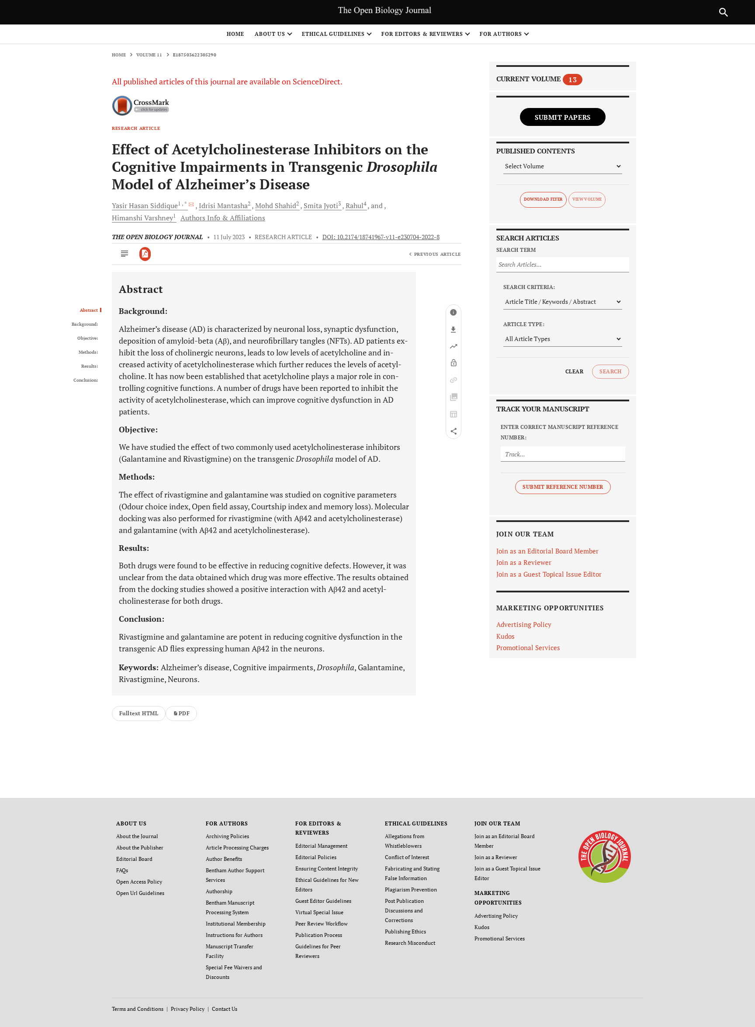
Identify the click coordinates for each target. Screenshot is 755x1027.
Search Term (516, 250)
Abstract (89, 310)
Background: (85, 324)
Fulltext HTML (138, 713)
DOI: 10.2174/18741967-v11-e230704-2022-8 (381, 237)
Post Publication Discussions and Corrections (404, 910)
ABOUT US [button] (270, 34)
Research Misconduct (410, 943)
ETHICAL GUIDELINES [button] (333, 34)
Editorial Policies (315, 857)
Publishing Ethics (405, 931)
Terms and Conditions (137, 1009)
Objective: (87, 338)
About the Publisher (139, 847)
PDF (184, 713)
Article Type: (523, 324)
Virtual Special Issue (319, 912)
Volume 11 (149, 55)
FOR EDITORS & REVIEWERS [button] (422, 34)
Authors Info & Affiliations (222, 218)
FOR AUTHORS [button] (501, 34)
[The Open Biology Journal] (604, 856)
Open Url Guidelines (140, 893)
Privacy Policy (187, 1009)
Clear (574, 371)
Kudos (505, 636)
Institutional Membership (236, 923)
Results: (89, 366)
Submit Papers (563, 117)
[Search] (724, 12)
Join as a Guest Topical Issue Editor (549, 574)
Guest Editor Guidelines (323, 901)
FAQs (122, 870)
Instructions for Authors (234, 935)
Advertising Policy (523, 624)
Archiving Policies (227, 836)
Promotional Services (528, 647)
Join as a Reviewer (523, 562)
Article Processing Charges (237, 847)
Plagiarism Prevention (411, 889)
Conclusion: (85, 380)
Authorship (219, 891)
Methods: (88, 352)
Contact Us (224, 1009)
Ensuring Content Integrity (326, 868)
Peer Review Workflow (321, 923)
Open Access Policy (139, 881)
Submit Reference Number (563, 487)
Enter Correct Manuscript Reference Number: (559, 432)
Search (610, 371)
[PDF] (145, 254)
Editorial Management (321, 845)
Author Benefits (224, 859)
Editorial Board (134, 859)
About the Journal (137, 836)
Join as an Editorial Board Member (547, 551)
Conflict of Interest (407, 857)
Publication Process (318, 935)
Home (235, 34)
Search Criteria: (529, 287)
